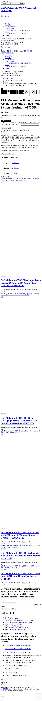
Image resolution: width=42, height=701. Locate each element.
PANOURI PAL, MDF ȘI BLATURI (20, 30)
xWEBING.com (6, 689)
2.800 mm (15, 163)
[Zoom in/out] (3, 696)
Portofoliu (8, 25)
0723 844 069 (10, 39)
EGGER (3, 276)
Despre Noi (8, 23)
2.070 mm (15, 168)
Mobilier (11, 28)
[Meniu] (1, 18)
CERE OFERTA (6, 120)
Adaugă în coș (6, 128)
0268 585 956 (27, 39)
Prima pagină (9, 78)
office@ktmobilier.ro (7, 40)
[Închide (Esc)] (1, 696)
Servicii (7, 32)
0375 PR (15, 157)
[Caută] (1, 46)
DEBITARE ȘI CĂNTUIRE (18, 33)
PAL (6, 82)
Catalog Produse (10, 26)
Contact (7, 35)
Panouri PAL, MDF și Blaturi (14, 80)
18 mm (14, 173)
